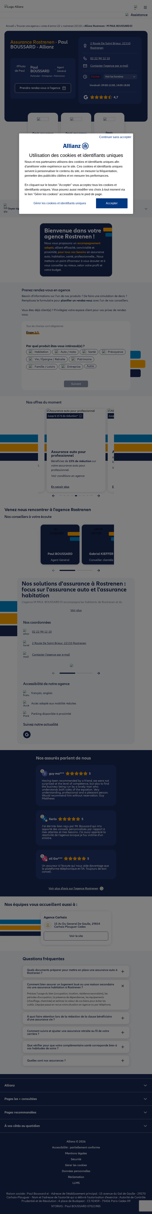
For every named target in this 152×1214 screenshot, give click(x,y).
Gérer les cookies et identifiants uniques (60, 203)
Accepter (112, 203)
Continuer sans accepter (115, 137)
